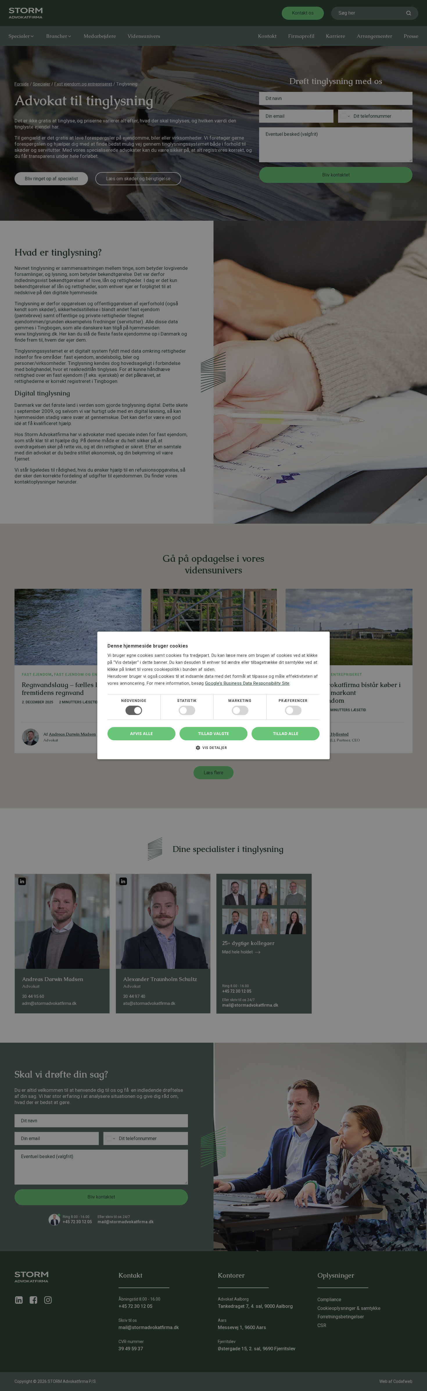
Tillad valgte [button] (213, 733)
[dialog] (213, 695)
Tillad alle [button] (285, 733)
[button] (213, 750)
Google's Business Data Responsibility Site (247, 683)
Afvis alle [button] (141, 733)
